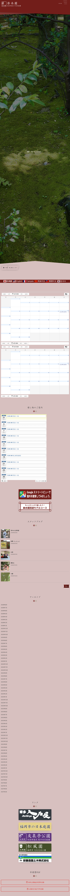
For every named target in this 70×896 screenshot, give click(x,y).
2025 (26, 294)
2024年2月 (4, 694)
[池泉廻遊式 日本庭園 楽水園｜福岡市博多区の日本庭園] (12, 4)
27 (68, 328)
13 (68, 310)
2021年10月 (4, 777)
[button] (4, 481)
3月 (9, 294)
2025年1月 (4, 661)
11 (48, 311)
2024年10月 (4, 670)
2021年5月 (4, 792)
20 (68, 320)
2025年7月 (4, 643)
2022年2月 (4, 765)
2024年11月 (4, 667)
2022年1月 (4, 768)
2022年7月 (4, 750)
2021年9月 (4, 780)
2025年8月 (4, 640)
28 (9, 333)
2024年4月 (4, 688)
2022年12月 (4, 735)
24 (38, 328)
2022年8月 (4, 747)
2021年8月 (4, 783)
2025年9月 (4, 637)
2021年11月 (4, 774)
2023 (4, 294)
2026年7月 (4, 607)
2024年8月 (4, 676)
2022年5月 (4, 756)
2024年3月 (4, 691)
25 (48, 328)
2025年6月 (4, 646)
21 (9, 325)
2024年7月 (4, 679)
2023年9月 (4, 708)
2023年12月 (4, 700)
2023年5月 (4, 720)
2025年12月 (4, 628)
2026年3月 (4, 619)
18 (48, 320)
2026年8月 (4, 605)
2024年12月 (4, 664)
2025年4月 (4, 652)
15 (19, 320)
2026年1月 (4, 625)
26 (58, 328)
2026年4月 (4, 616)
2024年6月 (4, 682)
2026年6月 (4, 610)
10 (38, 311)
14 (9, 316)
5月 (22, 294)
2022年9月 (4, 744)
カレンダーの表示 (40, 481)
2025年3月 (4, 655)
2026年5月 (4, 613)
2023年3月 (4, 726)
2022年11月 (4, 738)
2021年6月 (4, 789)
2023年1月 (4, 732)
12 (58, 311)
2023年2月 (4, 729)
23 (29, 328)
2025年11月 (4, 631)
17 (38, 320)
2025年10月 (4, 634)
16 (29, 320)
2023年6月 (4, 717)
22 (19, 328)
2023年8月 (4, 711)
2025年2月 (4, 658)
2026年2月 (4, 622)
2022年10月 (4, 741)
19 (58, 320)
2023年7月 (4, 714)
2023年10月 (4, 706)
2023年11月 (4, 703)
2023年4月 (4, 723)
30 (29, 337)
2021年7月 (4, 786)
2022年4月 (4, 759)
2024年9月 (4, 673)
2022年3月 (4, 762)
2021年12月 (4, 771)
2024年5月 (4, 685)
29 (19, 337)
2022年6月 (4, 753)
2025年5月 (4, 649)
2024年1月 (4, 697)
